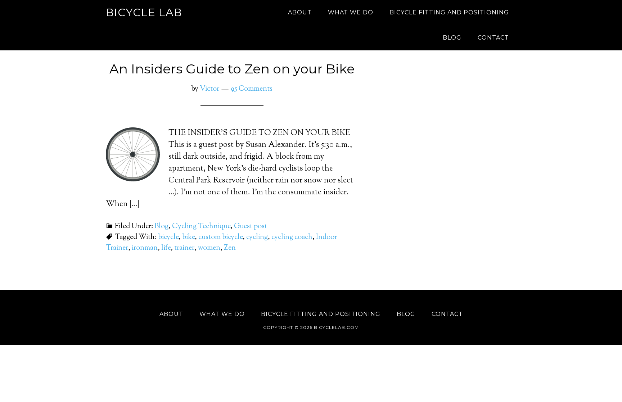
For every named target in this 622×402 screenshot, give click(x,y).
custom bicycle (220, 237)
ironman (145, 248)
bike (188, 237)
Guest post (250, 226)
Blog (161, 226)
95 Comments (251, 89)
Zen (230, 248)
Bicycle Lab (144, 12)
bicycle (168, 237)
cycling (257, 237)
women (209, 248)
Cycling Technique (201, 226)
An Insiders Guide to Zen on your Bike (232, 69)
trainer (184, 248)
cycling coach (291, 237)
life (166, 248)
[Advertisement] (451, 135)
